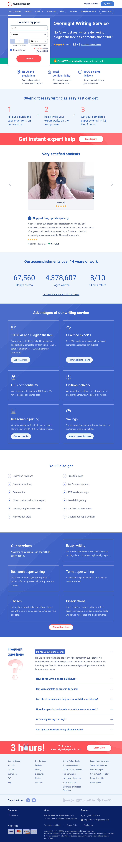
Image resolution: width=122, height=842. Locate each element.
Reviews (28, 11)
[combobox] (29, 28)
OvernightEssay (14, 11)
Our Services (40, 761)
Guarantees (51, 11)
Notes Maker (95, 782)
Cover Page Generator (99, 774)
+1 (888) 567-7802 (91, 4)
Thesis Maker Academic (73, 769)
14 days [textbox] (34, 41)
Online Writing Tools (71, 761)
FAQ (9, 778)
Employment (88, 825)
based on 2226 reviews (91, 44)
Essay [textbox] (13, 28)
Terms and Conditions (52, 825)
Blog (9, 782)
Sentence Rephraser (98, 765)
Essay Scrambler (97, 778)
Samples (73, 11)
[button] (88, 11)
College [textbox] (14, 34)
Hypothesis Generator (72, 778)
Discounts (39, 774)
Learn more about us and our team (61, 294)
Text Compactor (69, 774)
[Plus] (26, 41)
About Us (39, 11)
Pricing (63, 11)
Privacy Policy (72, 825)
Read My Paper (96, 769)
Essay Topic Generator (99, 761)
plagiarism (48, 341)
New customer (19, 50)
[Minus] (12, 41)
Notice (38, 778)
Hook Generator (69, 782)
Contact (11, 769)
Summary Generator (71, 765)
